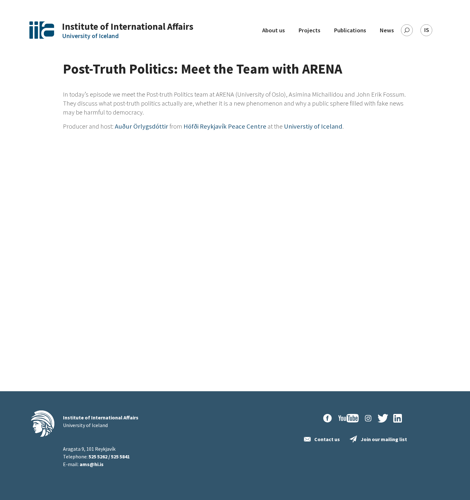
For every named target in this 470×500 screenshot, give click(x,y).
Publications (350, 30)
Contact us (327, 439)
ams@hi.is (92, 464)
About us (273, 30)
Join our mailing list (384, 439)
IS (426, 30)
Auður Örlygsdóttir (141, 126)
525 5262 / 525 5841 (109, 456)
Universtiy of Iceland (313, 126)
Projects (309, 30)
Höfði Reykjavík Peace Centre (225, 126)
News (387, 30)
